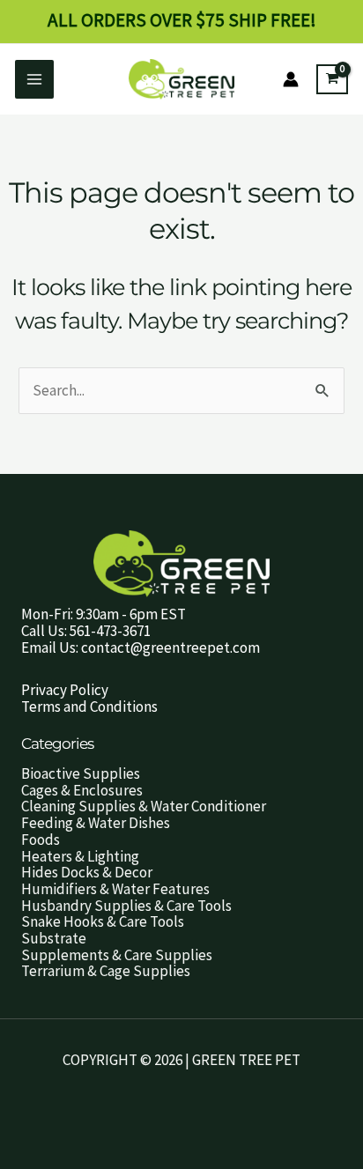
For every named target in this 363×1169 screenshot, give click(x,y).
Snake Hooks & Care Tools (102, 921)
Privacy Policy (64, 689)
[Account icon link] (291, 79)
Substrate (53, 938)
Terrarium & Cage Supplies (105, 970)
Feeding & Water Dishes (95, 822)
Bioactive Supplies (80, 773)
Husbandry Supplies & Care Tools (126, 905)
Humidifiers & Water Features (115, 889)
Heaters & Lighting (80, 856)
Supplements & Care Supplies (116, 955)
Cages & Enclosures (82, 790)
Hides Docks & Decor (86, 872)
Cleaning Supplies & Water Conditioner (143, 806)
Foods (40, 839)
